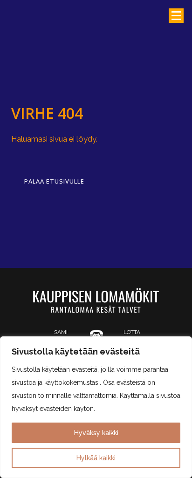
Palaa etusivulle (54, 181)
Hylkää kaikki (96, 458)
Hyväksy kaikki (96, 433)
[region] (96, 407)
